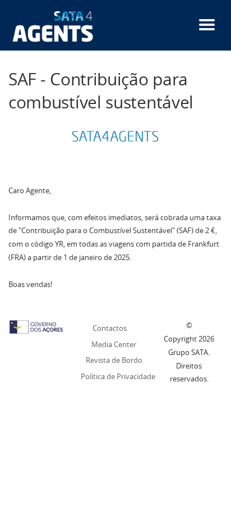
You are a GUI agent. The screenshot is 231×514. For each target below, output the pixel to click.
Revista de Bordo (114, 360)
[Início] (53, 26)
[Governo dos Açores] (36, 326)
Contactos (110, 328)
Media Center (113, 344)
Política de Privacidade (118, 376)
